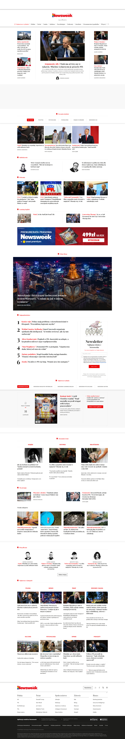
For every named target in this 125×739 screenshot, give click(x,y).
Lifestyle (57, 699)
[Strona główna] (62, 15)
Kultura (52, 24)
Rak (75, 699)
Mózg (75, 702)
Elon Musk (39, 702)
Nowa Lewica (20, 712)
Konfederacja (21, 706)
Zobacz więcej (62, 574)
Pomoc (95, 725)
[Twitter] (103, 688)
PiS (18, 702)
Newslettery (87, 688)
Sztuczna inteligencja (98, 702)
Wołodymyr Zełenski (41, 712)
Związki (76, 712)
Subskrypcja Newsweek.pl (23, 725)
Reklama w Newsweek (87, 725)
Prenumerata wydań (37, 725)
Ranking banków (97, 699)
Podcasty (70, 24)
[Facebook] (99, 688)
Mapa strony (77, 725)
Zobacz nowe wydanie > (95, 407)
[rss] (95, 688)
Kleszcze (76, 706)
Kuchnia (78, 24)
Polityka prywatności (56, 725)
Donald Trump (40, 699)
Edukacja (57, 702)
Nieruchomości (97, 706)
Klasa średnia (58, 712)
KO (18, 699)
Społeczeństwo (61, 695)
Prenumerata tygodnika (91, 24)
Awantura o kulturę (60, 706)
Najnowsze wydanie (22, 24)
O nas (106, 725)
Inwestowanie (97, 709)
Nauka (45, 24)
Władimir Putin (40, 709)
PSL (18, 709)
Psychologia (61, 24)
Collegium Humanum (61, 709)
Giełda (94, 712)
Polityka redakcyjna (67, 725)
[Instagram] (107, 688)
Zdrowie (77, 695)
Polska (33, 24)
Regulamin (46, 725)
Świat (39, 24)
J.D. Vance (39, 706)
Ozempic (76, 709)
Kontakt (101, 725)
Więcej (103, 24)
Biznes (95, 695)
